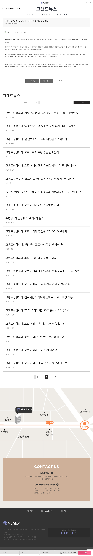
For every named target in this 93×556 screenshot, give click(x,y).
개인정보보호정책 (46, 511)
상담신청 (63, 511)
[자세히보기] (74, 552)
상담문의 (84, 553)
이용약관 (30, 511)
